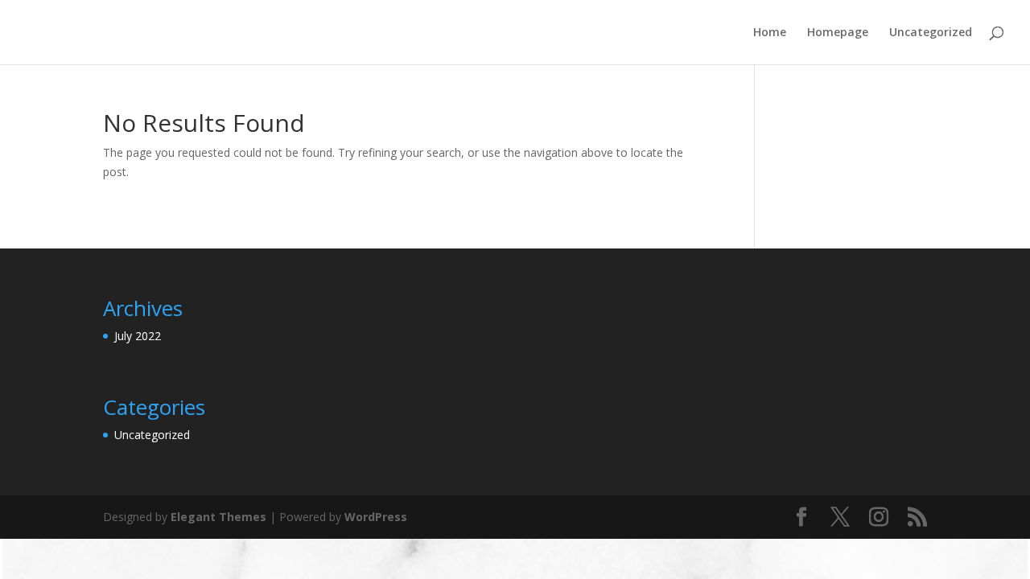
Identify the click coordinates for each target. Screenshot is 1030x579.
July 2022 (137, 335)
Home (769, 33)
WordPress (375, 516)
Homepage (837, 33)
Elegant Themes (218, 516)
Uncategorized (930, 33)
